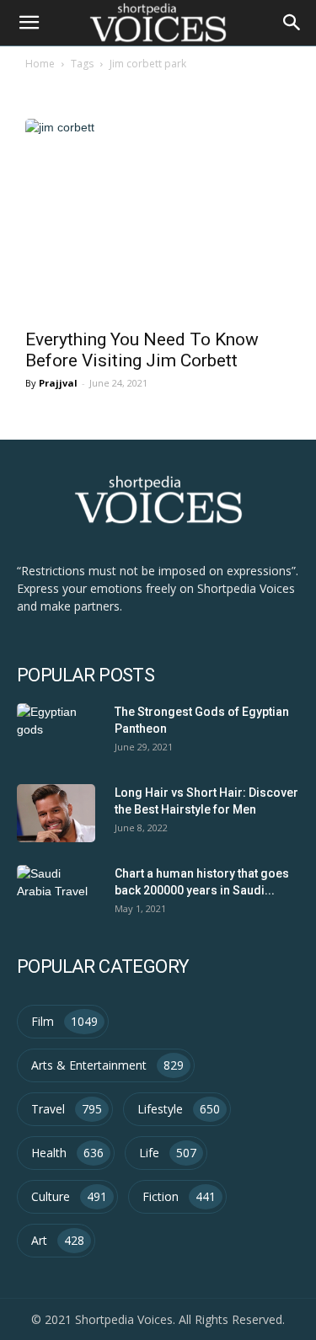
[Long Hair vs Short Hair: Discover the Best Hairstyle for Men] (56, 813)
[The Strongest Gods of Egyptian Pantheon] (56, 732)
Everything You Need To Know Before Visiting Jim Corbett (142, 350)
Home (40, 63)
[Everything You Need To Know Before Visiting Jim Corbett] (158, 218)
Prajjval (58, 382)
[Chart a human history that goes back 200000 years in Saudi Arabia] (56, 894)
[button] (292, 22)
